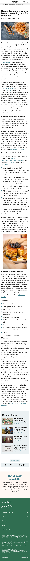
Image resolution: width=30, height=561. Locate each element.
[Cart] (27, 1)
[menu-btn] (2, 2)
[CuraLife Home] (15, 2)
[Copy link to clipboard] (24, 465)
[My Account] (24, 2)
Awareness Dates (15, 460)
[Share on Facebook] (19, 465)
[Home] (15, 502)
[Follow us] (3, 506)
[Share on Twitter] (22, 465)
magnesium (5, 164)
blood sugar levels (9, 89)
